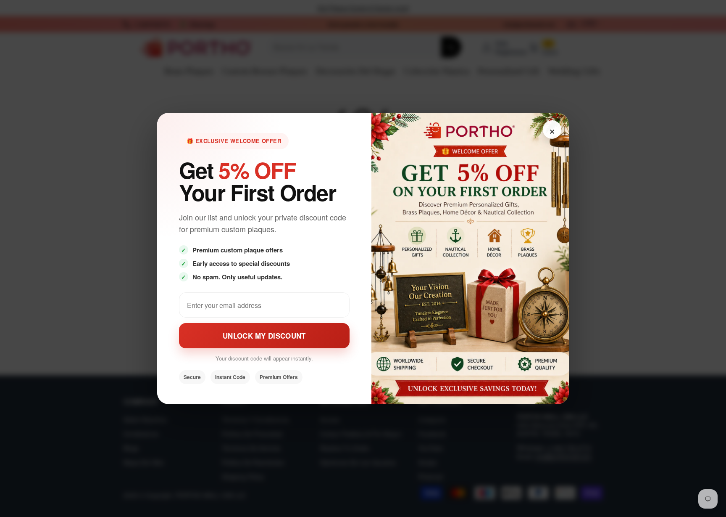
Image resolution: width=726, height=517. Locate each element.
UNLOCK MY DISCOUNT (264, 336)
